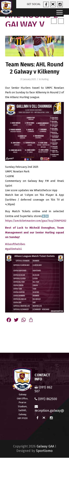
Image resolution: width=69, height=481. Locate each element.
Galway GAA (45, 446)
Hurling (45, 79)
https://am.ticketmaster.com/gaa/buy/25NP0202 (35, 220)
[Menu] (58, 12)
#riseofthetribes (15, 244)
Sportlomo (44, 451)
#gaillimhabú (13, 249)
